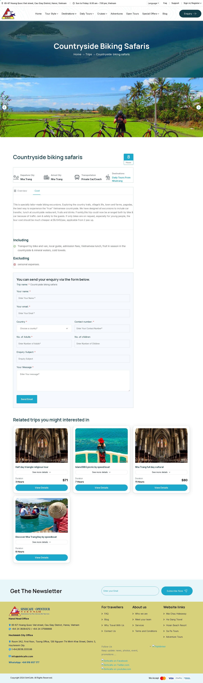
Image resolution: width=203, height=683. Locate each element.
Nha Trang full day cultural (149, 467)
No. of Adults (24, 337)
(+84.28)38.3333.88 (22, 649)
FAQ (106, 613)
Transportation (88, 175)
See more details (40, 472)
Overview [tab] (22, 190)
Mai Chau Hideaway (176, 613)
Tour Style (50, 13)
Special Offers (149, 13)
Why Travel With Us (114, 625)
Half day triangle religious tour (31, 467)
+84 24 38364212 (21, 628)
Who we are (141, 613)
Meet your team (143, 619)
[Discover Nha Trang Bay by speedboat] (41, 515)
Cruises (101, 13)
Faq (165, 3)
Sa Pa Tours (172, 631)
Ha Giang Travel (174, 619)
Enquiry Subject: (26, 352)
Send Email (27, 399)
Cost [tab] (37, 190)
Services (139, 625)
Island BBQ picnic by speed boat (92, 467)
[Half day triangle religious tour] (41, 445)
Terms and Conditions (146, 631)
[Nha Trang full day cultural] (161, 445)
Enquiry (188, 13)
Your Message (25, 367)
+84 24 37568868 (42, 628)
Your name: (24, 291)
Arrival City (56, 175)
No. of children (82, 337)
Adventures (117, 13)
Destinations (68, 13)
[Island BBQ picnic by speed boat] (101, 445)
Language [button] (152, 3)
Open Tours (132, 13)
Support (175, 3)
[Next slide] (198, 107)
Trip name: (23, 284)
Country (22, 321)
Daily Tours (86, 13)
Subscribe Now (175, 591)
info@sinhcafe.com (22, 656)
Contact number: (84, 321)
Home (38, 13)
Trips (88, 54)
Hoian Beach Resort (176, 625)
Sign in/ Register (192, 3)
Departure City (27, 175)
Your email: (23, 306)
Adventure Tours (174, 636)
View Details (41, 487)
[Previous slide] (4, 107)
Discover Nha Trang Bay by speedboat (36, 536)
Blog (165, 13)
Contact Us (110, 631)
